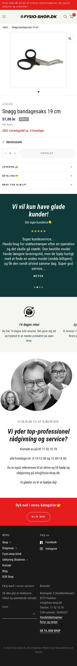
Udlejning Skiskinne (13, 559)
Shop (5, 542)
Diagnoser (8, 548)
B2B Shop (7, 576)
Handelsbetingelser (51, 617)
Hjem (5, 27)
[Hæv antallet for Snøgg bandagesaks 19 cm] (15, 153)
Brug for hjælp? (14, 184)
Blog (5, 571)
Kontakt (6, 565)
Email (5, 606)
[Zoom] (69, 38)
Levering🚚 (10, 167)
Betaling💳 (10, 175)
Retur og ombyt (49, 622)
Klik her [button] (38, 516)
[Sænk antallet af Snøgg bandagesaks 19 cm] (5, 153)
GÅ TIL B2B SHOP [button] (50, 630)
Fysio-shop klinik (11, 554)
